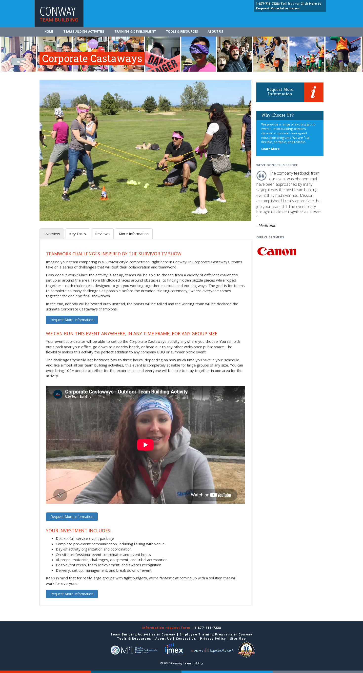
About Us (215, 31)
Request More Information (72, 319)
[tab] (52, 233)
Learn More (270, 149)
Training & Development (135, 31)
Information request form (166, 628)
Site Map (238, 638)
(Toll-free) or (278, 3)
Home (49, 31)
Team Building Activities (83, 31)
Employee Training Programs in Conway (216, 634)
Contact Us (186, 638)
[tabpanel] (145, 425)
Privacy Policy (213, 638)
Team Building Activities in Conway (143, 634)
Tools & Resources (182, 31)
